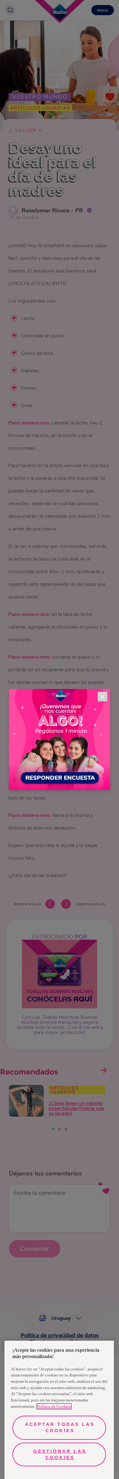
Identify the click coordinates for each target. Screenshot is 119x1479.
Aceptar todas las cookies (60, 1427)
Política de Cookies (54, 1406)
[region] (59, 1410)
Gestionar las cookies (59, 1454)
